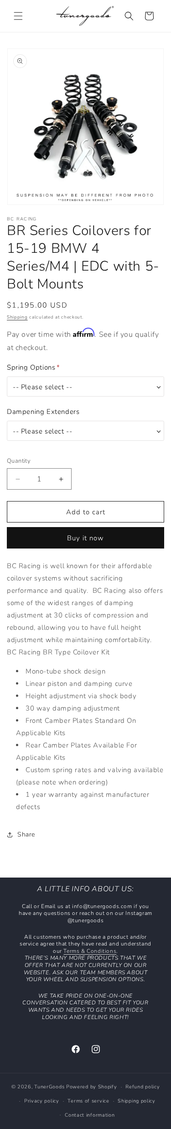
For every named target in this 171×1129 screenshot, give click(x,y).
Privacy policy (41, 1101)
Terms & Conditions (89, 951)
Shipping (17, 317)
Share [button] (26, 834)
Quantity (19, 461)
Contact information (89, 1115)
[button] (18, 16)
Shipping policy (136, 1101)
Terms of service (88, 1101)
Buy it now (85, 538)
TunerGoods (49, 1086)
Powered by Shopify (91, 1086)
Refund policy (142, 1086)
